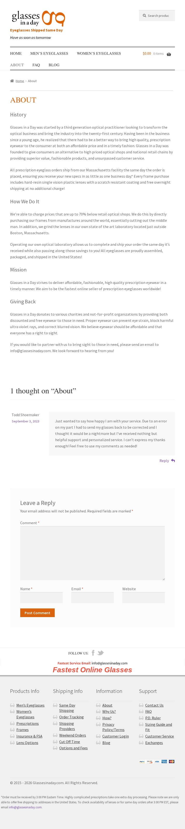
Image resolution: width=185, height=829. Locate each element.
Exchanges (154, 742)
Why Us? (109, 711)
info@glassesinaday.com (25, 807)
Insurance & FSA (29, 736)
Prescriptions (27, 723)
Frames (22, 729)
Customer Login (115, 736)
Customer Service (159, 736)
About (17, 64)
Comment (30, 522)
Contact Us (154, 705)
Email (77, 588)
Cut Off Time (69, 741)
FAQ (36, 64)
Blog (54, 64)
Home (16, 53)
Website (129, 588)
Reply (164, 460)
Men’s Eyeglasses (49, 53)
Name (26, 588)
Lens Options (27, 742)
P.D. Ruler (153, 717)
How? (107, 717)
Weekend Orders (72, 735)
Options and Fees (73, 747)
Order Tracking (71, 717)
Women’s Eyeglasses (99, 53)
